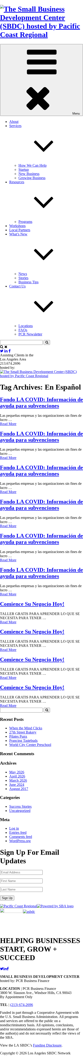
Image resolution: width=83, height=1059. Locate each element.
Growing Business (31, 178)
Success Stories (20, 806)
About (13, 122)
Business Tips (28, 282)
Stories (23, 278)
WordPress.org (20, 841)
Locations (25, 326)
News (22, 274)
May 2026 (16, 772)
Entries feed (18, 832)
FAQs (22, 330)
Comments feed (20, 837)
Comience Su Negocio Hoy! (32, 604)
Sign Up (7, 898)
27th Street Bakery (22, 732)
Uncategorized (19, 811)
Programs (25, 222)
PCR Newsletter (30, 334)
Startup (23, 170)
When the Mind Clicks (25, 728)
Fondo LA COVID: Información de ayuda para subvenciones (41, 402)
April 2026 (17, 776)
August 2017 (18, 789)
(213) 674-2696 (21, 1005)
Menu (76, 113)
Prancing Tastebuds (23, 740)
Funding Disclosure (47, 1045)
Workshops (17, 226)
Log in (14, 828)
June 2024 (16, 785)
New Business (28, 174)
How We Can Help (32, 165)
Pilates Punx (18, 736)
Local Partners (19, 230)
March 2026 (18, 780)
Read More (8, 424)
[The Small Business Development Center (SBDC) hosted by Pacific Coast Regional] (41, 34)
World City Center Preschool (30, 745)
